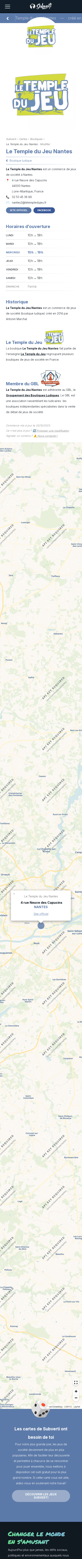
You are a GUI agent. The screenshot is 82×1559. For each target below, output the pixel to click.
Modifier (45, 144)
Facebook (44, 210)
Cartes (23, 139)
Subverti (11, 139)
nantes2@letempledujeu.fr (29, 202)
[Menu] (7, 6)
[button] (14, 893)
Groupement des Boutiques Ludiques (32, 395)
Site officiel (18, 210)
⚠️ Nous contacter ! (45, 435)
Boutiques (36, 139)
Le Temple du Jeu (33, 354)
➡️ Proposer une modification (51, 430)
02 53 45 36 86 (22, 197)
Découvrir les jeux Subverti (41, 1496)
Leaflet (77, 1406)
